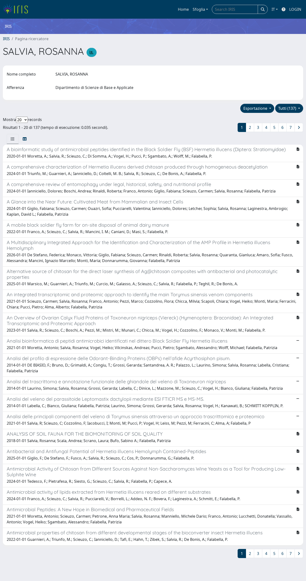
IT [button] (273, 9)
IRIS (6, 38)
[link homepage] (17, 9)
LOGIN (295, 9)
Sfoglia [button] (199, 9)
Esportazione (255, 108)
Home (183, 9)
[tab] (13, 139)
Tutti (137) (287, 108)
